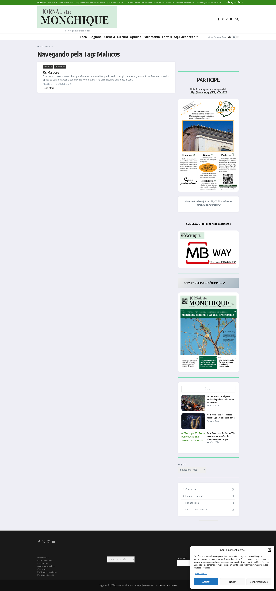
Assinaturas (42, 563)
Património (151, 37)
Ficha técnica (43, 557)
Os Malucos (51, 72)
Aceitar (206, 581)
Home (40, 46)
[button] (269, 550)
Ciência (109, 37)
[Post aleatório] (229, 37)
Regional (95, 37)
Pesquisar (182, 558)
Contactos (41, 569)
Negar (232, 581)
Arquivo (182, 464)
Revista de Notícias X (168, 585)
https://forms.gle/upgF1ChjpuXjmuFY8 (208, 92)
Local (84, 37)
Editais (167, 37)
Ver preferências (259, 581)
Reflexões (60, 66)
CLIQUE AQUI (193, 223)
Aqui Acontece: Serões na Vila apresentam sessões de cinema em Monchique (221, 436)
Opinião (135, 37)
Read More (48, 88)
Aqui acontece (184, 37)
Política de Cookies (45, 575)
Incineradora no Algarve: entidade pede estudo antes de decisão (220, 399)
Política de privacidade (47, 572)
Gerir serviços (201, 573)
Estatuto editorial (44, 560)
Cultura (122, 37)
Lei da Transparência (46, 566)
